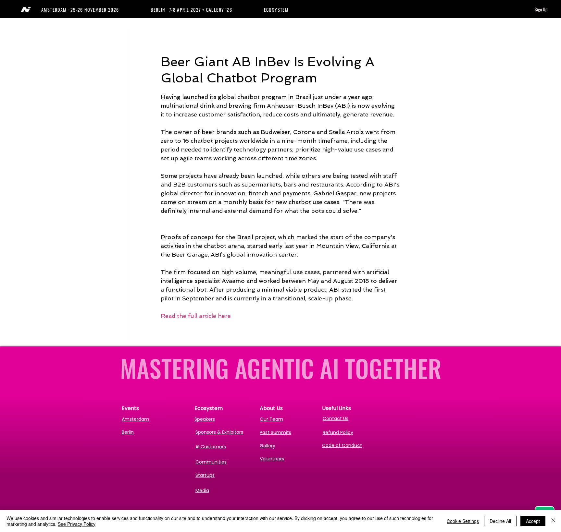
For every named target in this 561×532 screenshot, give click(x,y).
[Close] (553, 521)
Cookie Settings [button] (463, 521)
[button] (96, 9)
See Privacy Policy (76, 524)
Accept (533, 521)
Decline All (500, 521)
